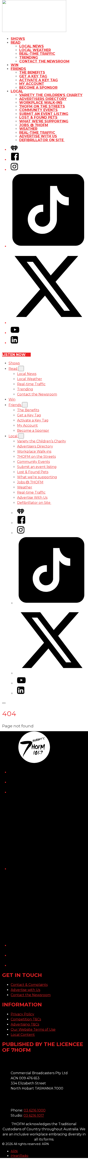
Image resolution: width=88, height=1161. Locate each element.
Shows (18, 39)
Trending (28, 57)
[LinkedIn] (14, 343)
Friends (18, 69)
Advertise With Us (38, 136)
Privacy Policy (22, 1014)
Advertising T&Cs (25, 1024)
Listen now (14, 355)
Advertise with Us (25, 990)
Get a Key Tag (33, 76)
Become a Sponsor (38, 88)
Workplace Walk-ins (40, 102)
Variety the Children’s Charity (50, 95)
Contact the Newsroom (44, 61)
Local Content (23, 1035)
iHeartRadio (19, 1156)
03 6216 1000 (34, 1110)
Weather (28, 129)
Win (14, 65)
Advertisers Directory (43, 99)
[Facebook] (15, 160)
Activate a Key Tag (38, 80)
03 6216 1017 (33, 1115)
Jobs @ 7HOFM (33, 125)
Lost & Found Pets (38, 117)
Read (16, 43)
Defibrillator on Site (42, 140)
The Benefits (32, 72)
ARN (14, 1151)
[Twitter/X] (48, 323)
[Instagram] (14, 170)
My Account (31, 84)
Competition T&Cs (26, 1019)
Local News (31, 46)
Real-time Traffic (37, 54)
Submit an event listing (43, 114)
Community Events (38, 110)
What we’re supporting (43, 121)
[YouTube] (15, 333)
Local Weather (35, 50)
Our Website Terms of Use (33, 1029)
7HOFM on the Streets (42, 106)
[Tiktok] (48, 246)
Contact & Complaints (29, 985)
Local (17, 91)
